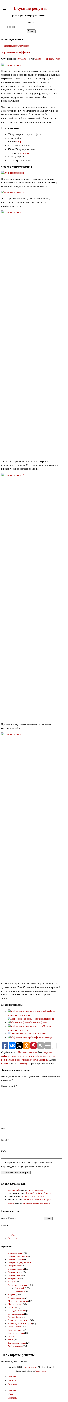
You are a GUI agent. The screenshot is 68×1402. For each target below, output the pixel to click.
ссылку (23, 1063)
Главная (11, 1232)
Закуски (11, 1294)
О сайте (11, 1235)
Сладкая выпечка (16, 1333)
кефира (18, 142)
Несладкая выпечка (27, 1052)
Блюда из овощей (16, 1269)
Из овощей (19, 1288)
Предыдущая (9, 46)
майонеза (24, 153)
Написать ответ (52, 59)
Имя (4, 1128)
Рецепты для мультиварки (20, 1323)
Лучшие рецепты (16, 1298)
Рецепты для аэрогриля (18, 1320)
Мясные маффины (38, 1022)
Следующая (24, 46)
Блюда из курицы (16, 1259)
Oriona (37, 59)
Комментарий (9, 1086)
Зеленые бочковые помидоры (37, 1199)
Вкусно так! (13, 1190)
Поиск (31, 22)
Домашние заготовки (17, 1285)
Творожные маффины (43, 1019)
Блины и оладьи (15, 1253)
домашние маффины (22, 1056)
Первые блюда (14, 1317)
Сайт (3, 1151)
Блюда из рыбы (15, 1275)
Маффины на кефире (41, 1037)
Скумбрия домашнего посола (36, 1203)
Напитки (12, 1307)
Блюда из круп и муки (18, 1256)
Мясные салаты (15, 1304)
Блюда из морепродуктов (19, 1262)
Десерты (12, 1281)
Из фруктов (20, 1291)
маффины (37, 1056)
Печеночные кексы (38, 1033)
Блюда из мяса (14, 1265)
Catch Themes (41, 1371)
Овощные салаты (16, 1314)
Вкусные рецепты (31, 8)
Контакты (12, 1238)
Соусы (11, 1336)
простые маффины (39, 1060)
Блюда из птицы (15, 1272)
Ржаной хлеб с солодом (33, 1196)
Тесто (10, 1339)
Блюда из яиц (14, 1278)
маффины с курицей (19, 1060)
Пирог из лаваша (35, 1190)
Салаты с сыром (15, 1330)
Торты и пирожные (17, 1343)
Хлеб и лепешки (15, 1346)
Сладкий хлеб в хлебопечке (38, 1193)
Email (5, 1140)
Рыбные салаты (15, 1326)
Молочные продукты (18, 1301)
